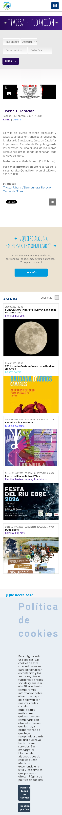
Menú (55, 6)
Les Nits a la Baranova (19, 422)
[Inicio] (15, 5)
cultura (35, 187)
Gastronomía (13, 372)
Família (9, 315)
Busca (8, 61)
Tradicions (40, 479)
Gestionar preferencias (25, 807)
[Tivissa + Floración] (29, 92)
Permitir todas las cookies (25, 792)
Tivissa (7, 187)
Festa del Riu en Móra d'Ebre (22, 476)
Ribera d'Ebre (21, 187)
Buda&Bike (12, 529)
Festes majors (23, 479)
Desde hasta (29, 419)
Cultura (19, 426)
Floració (46, 187)
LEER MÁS (31, 272)
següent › (57, 297)
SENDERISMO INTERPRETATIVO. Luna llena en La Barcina (30, 311)
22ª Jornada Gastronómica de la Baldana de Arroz (30, 367)
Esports (20, 315)
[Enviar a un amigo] (52, 202)
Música (9, 426)
